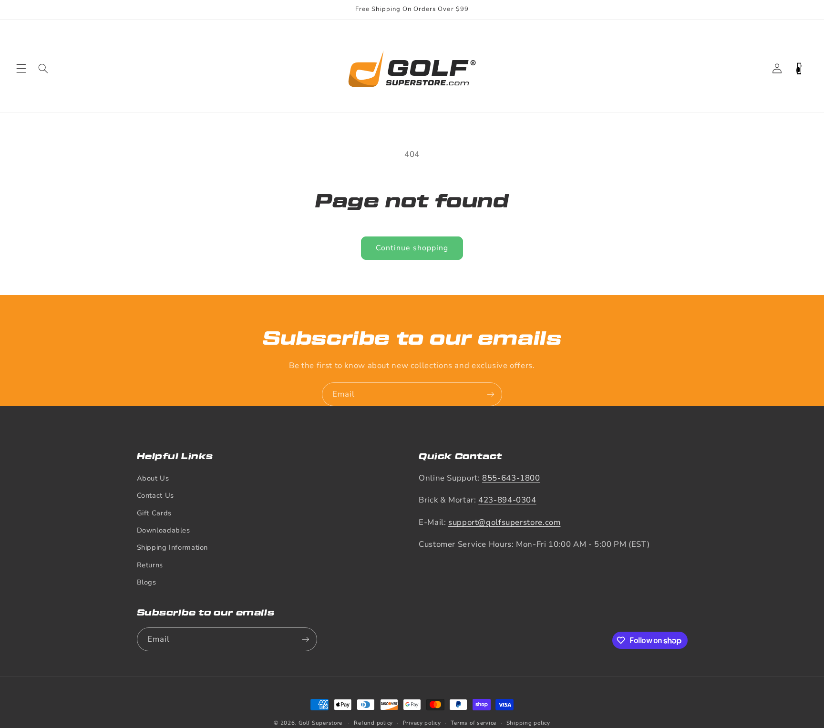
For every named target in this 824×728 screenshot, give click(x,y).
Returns (150, 565)
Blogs (146, 582)
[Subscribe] (491, 394)
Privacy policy (422, 723)
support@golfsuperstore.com (504, 522)
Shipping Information (172, 547)
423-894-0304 (507, 499)
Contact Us (155, 495)
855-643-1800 (511, 477)
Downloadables (163, 530)
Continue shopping (412, 248)
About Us (153, 478)
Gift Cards (154, 513)
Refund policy (373, 723)
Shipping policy (528, 723)
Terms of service (473, 723)
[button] (21, 69)
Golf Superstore (320, 723)
